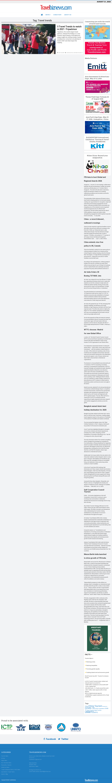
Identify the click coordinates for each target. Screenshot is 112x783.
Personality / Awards (6, 765)
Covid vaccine (69, 52)
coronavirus (104, 706)
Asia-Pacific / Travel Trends (7, 771)
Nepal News (4, 760)
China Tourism (95, 706)
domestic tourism (77, 52)
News (48, 15)
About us (67, 15)
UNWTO (89, 712)
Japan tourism (90, 710)
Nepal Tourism (97, 710)
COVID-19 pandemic (100, 708)
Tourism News (4, 756)
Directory (57, 15)
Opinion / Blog (4, 774)
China (86, 706)
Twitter (64, 739)
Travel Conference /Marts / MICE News (10, 769)
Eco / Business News (6, 762)
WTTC (96, 712)
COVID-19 (89, 708)
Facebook (50, 739)
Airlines (3, 758)
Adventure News (5, 767)
